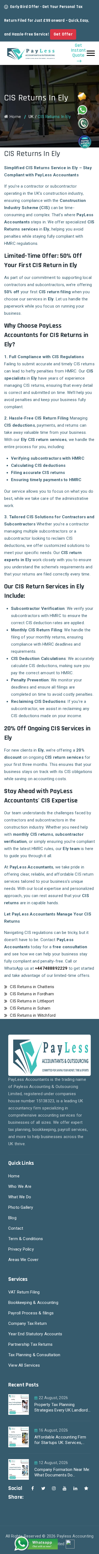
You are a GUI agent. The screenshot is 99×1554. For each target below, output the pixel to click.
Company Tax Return (27, 1323)
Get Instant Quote (78, 50)
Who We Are (19, 1186)
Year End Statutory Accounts (35, 1333)
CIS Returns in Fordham (31, 993)
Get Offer (63, 34)
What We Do (19, 1196)
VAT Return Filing (24, 1292)
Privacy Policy (21, 1249)
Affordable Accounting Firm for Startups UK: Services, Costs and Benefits (60, 1440)
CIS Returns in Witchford (32, 1015)
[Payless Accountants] (30, 53)
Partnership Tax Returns (30, 1344)
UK (31, 116)
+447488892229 (51, 968)
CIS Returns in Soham (29, 1008)
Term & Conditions (25, 1238)
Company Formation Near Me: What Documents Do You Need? (62, 1473)
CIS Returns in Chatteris (31, 986)
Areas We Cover (23, 1259)
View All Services (24, 1365)
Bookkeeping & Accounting (33, 1302)
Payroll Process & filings (31, 1313)
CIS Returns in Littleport (31, 1001)
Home (15, 116)
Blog (12, 1217)
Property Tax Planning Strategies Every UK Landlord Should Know (61, 1408)
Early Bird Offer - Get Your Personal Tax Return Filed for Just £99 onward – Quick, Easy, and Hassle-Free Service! (46, 20)
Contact (15, 1228)
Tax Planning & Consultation (34, 1354)
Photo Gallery (20, 1207)
